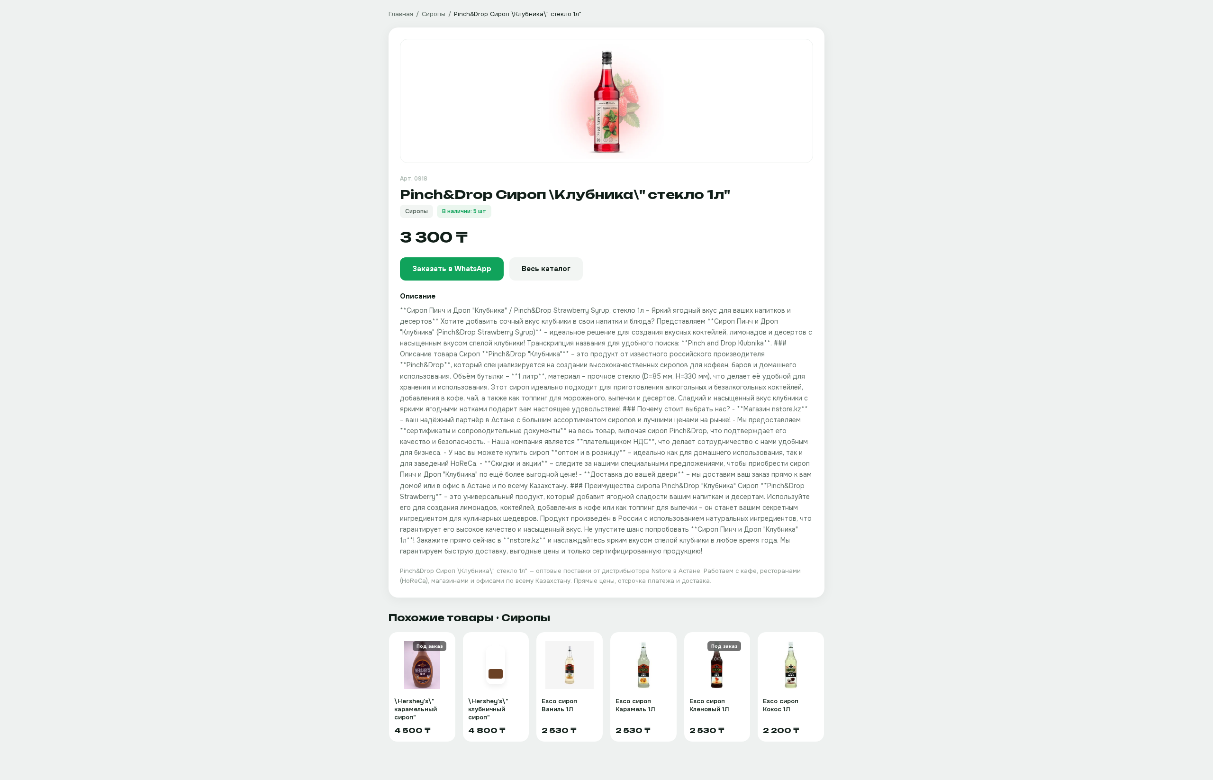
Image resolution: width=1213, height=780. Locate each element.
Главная (401, 14)
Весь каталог (546, 268)
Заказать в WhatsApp (451, 268)
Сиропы (433, 14)
